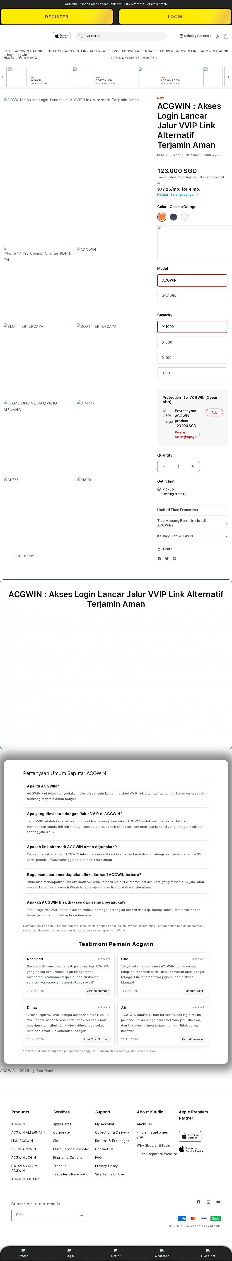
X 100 (166, 358)
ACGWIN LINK (187, 51)
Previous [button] (6, 4)
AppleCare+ (62, 1124)
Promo (24, 1256)
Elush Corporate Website (157, 1154)
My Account (105, 1124)
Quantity (164, 455)
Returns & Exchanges (112, 1141)
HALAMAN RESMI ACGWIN (24, 1168)
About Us (144, 1124)
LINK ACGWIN (22, 1141)
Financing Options (67, 1157)
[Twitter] (168, 559)
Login (70, 1256)
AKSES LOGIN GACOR (21, 58)
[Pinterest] (175, 559)
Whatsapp (162, 1256)
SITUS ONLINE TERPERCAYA (134, 58)
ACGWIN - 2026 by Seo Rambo (28, 1071)
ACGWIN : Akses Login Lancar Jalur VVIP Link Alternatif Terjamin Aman (116, 4)
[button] (23, 51)
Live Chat (208, 1256)
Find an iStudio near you (153, 1135)
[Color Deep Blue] (173, 217)
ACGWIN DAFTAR (25, 1179)
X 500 (167, 342)
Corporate (61, 1132)
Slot (56, 1141)
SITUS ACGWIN (23, 1149)
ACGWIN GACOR (214, 51)
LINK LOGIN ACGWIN (61, 51)
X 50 (166, 373)
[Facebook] (160, 559)
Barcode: (192, 155)
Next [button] (226, 4)
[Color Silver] (184, 217)
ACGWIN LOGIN (23, 1157)
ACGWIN (167, 51)
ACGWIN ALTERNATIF (139, 51)
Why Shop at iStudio (153, 1145)
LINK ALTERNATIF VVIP (100, 51)
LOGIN (175, 16)
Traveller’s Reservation (72, 1174)
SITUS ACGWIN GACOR (23, 51)
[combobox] (121, 36)
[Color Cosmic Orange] (161, 217)
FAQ (98, 1157)
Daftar (116, 1256)
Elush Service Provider (71, 1149)
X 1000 (168, 327)
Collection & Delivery (112, 1132)
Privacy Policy (106, 1166)
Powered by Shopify (207, 1226)
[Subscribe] (81, 1215)
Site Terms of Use (109, 1174)
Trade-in (60, 1166)
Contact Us (104, 1149)
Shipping (184, 177)
